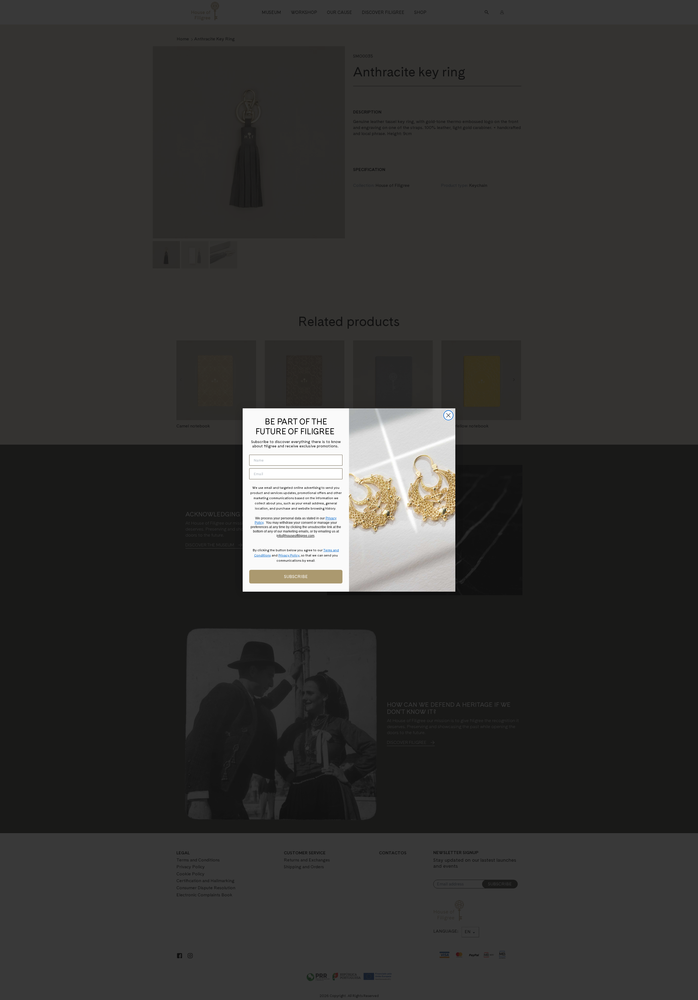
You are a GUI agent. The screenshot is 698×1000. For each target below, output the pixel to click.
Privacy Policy (288, 555)
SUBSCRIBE (296, 576)
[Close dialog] (448, 415)
